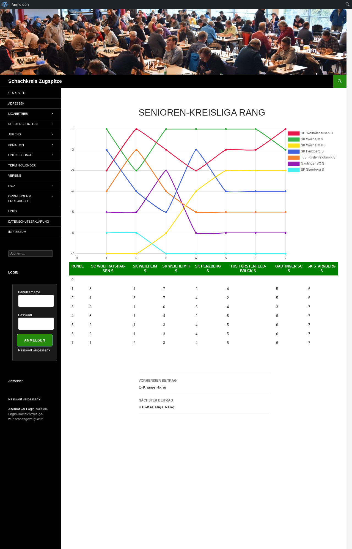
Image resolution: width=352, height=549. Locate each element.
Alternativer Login (21, 409)
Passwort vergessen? (34, 350)
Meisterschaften (23, 124)
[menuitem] (5, 4)
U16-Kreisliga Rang (157, 403)
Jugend (14, 134)
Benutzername (29, 292)
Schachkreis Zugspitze (35, 81)
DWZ (11, 186)
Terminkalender (22, 165)
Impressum (17, 231)
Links (12, 211)
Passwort (25, 315)
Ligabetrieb (18, 113)
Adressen (16, 103)
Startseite (17, 93)
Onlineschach (20, 155)
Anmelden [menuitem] (20, 4)
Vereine (14, 175)
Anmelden (16, 381)
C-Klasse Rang (158, 384)
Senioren (16, 144)
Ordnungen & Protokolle (19, 199)
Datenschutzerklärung (28, 221)
